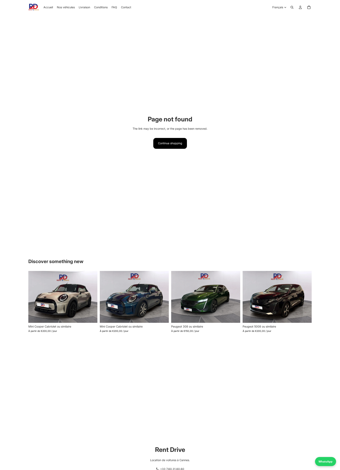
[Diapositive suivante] (91, 296)
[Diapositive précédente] (34, 296)
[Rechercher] (292, 7)
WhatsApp (326, 461)
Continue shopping (170, 143)
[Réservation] (309, 7)
